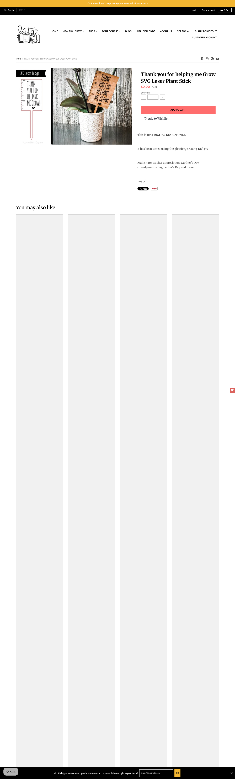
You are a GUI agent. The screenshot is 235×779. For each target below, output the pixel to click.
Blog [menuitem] (128, 31)
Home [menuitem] (54, 31)
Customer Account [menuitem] (204, 37)
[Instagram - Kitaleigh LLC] (207, 58)
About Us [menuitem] (166, 31)
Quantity (145, 93)
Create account (208, 10)
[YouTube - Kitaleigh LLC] (217, 58)
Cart (226, 10)
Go (177, 773)
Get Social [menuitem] (183, 31)
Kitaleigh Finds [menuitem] (145, 31)
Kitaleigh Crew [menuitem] (72, 31)
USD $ (22, 10)
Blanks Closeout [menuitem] (206, 31)
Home (18, 59)
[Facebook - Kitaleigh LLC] (202, 58)
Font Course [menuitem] (110, 31)
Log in (194, 10)
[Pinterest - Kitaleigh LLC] (212, 58)
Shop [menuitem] (92, 31)
